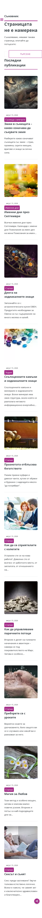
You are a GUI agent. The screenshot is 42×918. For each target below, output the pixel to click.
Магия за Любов (15, 794)
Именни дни (12, 207)
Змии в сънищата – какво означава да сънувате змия (18, 128)
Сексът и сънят (15, 874)
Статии (9, 288)
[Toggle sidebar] (1, 19)
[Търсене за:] (6, 54)
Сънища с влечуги (15, 119)
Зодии (8, 372)
